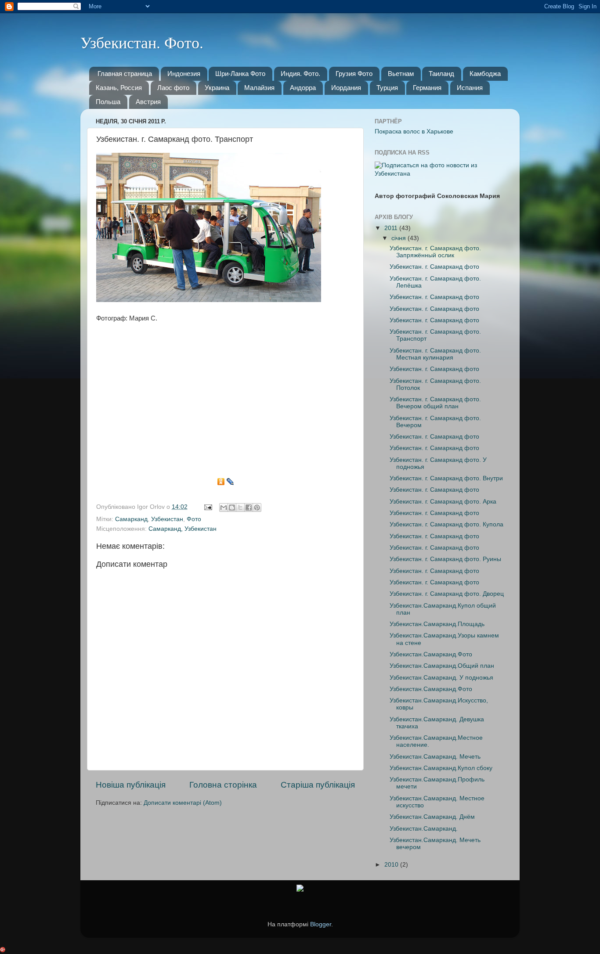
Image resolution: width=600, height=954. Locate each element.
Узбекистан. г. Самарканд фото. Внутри (446, 478)
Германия (427, 87)
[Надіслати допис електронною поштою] (207, 507)
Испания (470, 87)
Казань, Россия (119, 87)
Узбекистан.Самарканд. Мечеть (435, 756)
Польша (108, 101)
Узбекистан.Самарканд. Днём (432, 817)
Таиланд (441, 73)
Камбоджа (485, 73)
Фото (194, 519)
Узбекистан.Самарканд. (424, 828)
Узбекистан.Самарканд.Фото (431, 654)
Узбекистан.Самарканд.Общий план (442, 665)
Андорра (303, 87)
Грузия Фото (354, 73)
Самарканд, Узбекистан (182, 529)
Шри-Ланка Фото (240, 73)
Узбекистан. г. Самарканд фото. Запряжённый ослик (435, 252)
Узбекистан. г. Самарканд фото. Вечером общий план (435, 403)
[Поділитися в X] (240, 507)
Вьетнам (401, 73)
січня (399, 238)
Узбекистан (167, 519)
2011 (391, 228)
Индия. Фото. (300, 73)
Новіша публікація (131, 784)
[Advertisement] (225, 402)
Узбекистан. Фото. (141, 42)
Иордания (346, 87)
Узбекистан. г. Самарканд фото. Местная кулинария (435, 354)
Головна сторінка (223, 784)
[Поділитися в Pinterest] (257, 507)
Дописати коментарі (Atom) (183, 802)
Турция (387, 87)
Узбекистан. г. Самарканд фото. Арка (443, 501)
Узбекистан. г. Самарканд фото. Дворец (447, 593)
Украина (217, 87)
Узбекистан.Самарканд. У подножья (441, 677)
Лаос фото (173, 87)
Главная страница (125, 73)
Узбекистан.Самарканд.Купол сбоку (441, 768)
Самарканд (131, 519)
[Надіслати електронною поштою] (223, 507)
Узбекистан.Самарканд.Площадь (437, 624)
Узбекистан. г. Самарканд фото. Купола (446, 524)
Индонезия (183, 73)
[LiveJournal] (230, 481)
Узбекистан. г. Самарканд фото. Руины (445, 559)
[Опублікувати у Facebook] (248, 507)
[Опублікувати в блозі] (232, 507)
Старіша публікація (318, 784)
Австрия (148, 101)
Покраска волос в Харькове (414, 131)
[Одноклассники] (221, 481)
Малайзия (259, 87)
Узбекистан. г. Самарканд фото (434, 266)
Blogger (320, 924)
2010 (392, 864)
